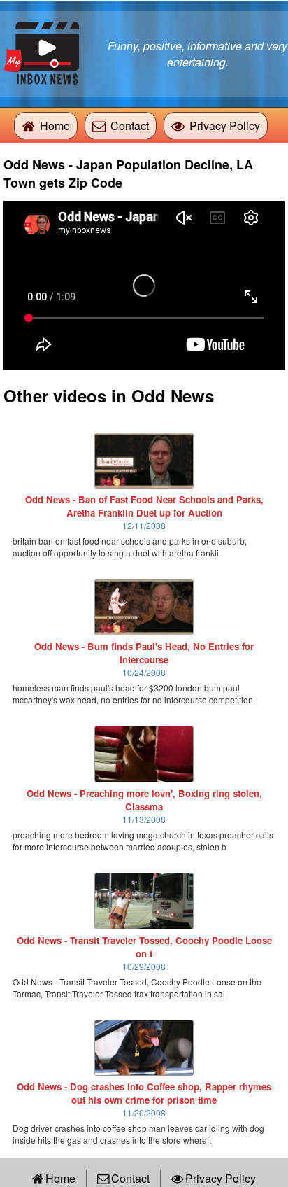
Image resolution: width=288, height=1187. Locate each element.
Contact (129, 126)
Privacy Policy (224, 126)
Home (55, 126)
